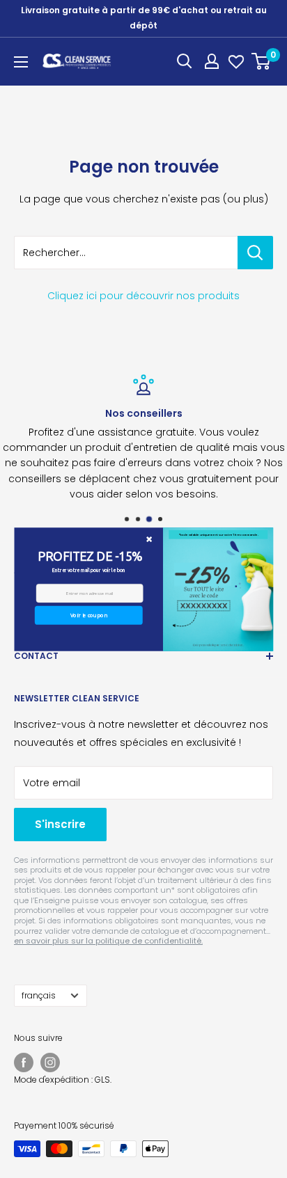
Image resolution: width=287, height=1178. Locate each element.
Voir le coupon (88, 615)
